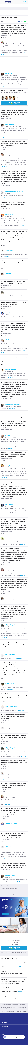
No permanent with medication (12, 710)
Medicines (14, 6)
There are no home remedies (11, 602)
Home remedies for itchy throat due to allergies (13, 894)
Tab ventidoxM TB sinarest (11, 658)
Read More (20, 966)
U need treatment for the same (12, 277)
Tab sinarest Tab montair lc (11, 731)
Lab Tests (19, 6)
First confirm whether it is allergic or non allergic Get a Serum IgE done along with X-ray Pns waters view (13, 802)
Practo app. (19, 953)
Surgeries (25, 6)
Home (2, 9)
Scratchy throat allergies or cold (9, 888)
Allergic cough (8, 408)
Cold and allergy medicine (8, 891)
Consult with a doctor (9, 9)
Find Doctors (3, 5)
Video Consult (8, 5)
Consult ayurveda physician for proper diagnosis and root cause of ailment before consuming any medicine (13, 375)
